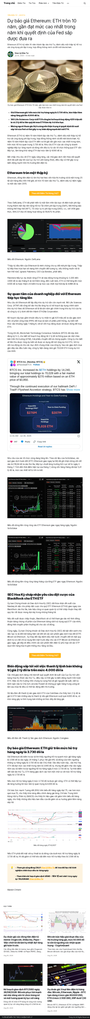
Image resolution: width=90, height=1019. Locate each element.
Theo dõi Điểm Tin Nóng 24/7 (45, 193)
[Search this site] (85, 3)
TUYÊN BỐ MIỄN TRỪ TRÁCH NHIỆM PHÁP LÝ (17, 1017)
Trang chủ (9, 3)
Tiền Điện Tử (58, 3)
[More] (68, 3)
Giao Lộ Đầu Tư (21, 53)
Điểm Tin (21, 3)
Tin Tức (32, 3)
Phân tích (43, 3)
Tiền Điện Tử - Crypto (16, 15)
